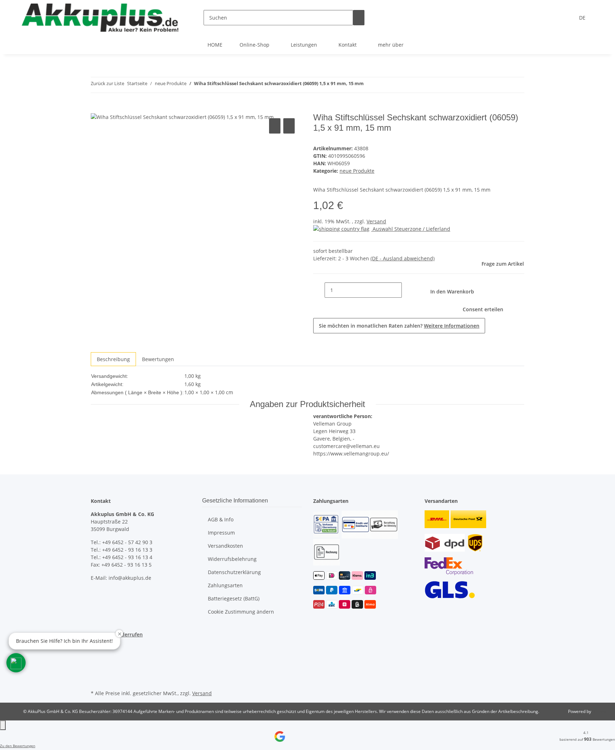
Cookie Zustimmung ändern (241, 611)
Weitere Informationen (451, 325)
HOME (214, 44)
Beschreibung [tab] (113, 359)
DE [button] (583, 17)
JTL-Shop (600, 711)
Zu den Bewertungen (17, 745)
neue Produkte (357, 170)
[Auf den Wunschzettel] (289, 126)
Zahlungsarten (225, 585)
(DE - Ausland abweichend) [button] (402, 258)
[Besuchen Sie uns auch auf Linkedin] (96, 680)
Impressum (221, 532)
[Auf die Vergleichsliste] (274, 126)
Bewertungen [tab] (158, 359)
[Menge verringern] (319, 290)
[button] (16, 662)
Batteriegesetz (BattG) (233, 598)
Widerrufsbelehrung (232, 559)
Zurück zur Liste (107, 83)
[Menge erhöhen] (407, 290)
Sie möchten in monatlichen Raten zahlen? (399, 325)
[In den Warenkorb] (96, 109)
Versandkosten (225, 545)
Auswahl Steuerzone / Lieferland (410, 228)
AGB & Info (220, 519)
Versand (376, 221)
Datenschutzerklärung (234, 572)
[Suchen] (358, 17)
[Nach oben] (3, 725)
